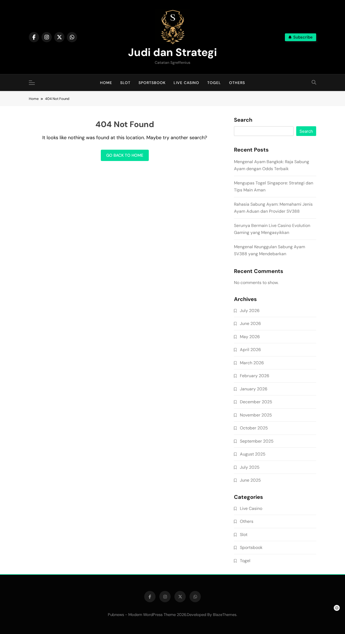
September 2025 (257, 441)
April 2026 (250, 349)
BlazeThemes (224, 614)
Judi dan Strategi (172, 52)
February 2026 (254, 376)
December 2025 (256, 402)
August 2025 (252, 454)
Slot (125, 82)
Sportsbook (152, 82)
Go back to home (124, 155)
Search (243, 120)
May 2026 (250, 336)
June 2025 (250, 480)
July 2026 (250, 310)
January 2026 (253, 389)
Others (237, 82)
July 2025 (250, 467)
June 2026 (250, 323)
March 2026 (252, 363)
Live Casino (186, 82)
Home (106, 82)
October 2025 (254, 428)
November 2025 (256, 415)
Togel (214, 82)
